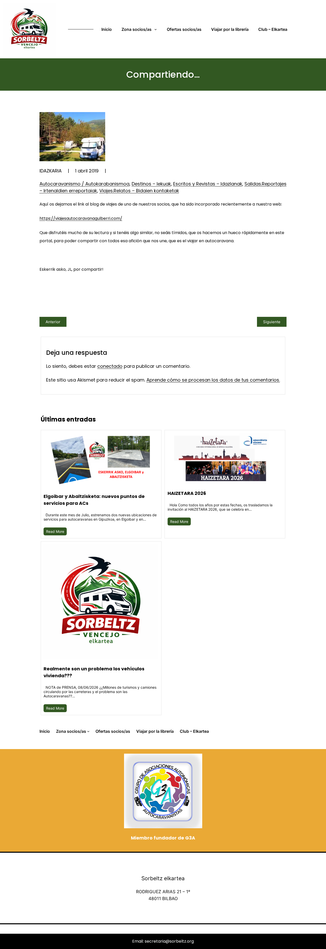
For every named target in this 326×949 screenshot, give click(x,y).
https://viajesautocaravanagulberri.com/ (80, 218)
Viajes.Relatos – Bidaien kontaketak (139, 190)
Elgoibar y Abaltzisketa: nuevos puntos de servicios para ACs (94, 499)
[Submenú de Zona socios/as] (156, 29)
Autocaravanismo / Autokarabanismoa (84, 184)
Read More (55, 531)
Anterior (53, 321)
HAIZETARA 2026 (187, 493)
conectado (110, 366)
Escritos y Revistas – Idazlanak (207, 184)
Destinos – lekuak (151, 184)
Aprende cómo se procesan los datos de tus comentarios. (213, 380)
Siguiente (271, 321)
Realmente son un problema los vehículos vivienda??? (94, 672)
